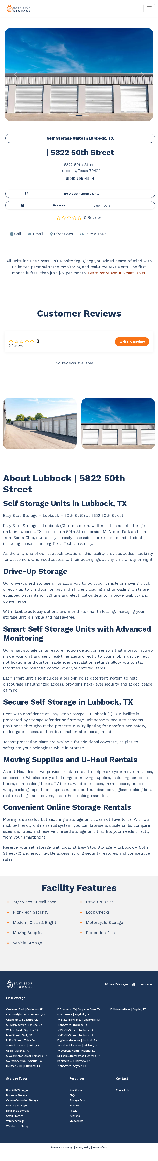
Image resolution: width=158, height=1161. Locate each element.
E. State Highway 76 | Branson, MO (26, 1014)
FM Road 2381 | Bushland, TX (23, 1066)
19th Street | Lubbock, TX (72, 1025)
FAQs (73, 1095)
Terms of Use (100, 1147)
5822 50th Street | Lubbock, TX (75, 1030)
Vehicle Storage (15, 1121)
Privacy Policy (83, 1147)
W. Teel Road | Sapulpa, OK (22, 1030)
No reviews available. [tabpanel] (75, 363)
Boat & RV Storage (17, 1090)
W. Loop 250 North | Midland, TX (76, 1050)
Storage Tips (77, 1100)
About (73, 1110)
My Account (76, 1121)
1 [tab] (79, 374)
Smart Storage (14, 1116)
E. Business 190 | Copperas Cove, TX (78, 1009)
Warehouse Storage (18, 1126)
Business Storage (16, 1095)
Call (17, 234)
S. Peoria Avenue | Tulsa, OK (23, 1045)
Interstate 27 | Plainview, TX (73, 1061)
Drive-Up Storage (16, 1105)
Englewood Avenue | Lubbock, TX (77, 1040)
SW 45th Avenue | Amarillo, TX (24, 1061)
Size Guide (76, 1090)
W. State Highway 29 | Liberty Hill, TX (78, 1019)
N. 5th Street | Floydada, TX (73, 1014)
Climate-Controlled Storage (22, 1100)
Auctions (75, 1116)
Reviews (74, 1105)
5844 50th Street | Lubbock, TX (75, 1035)
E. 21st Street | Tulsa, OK (20, 1040)
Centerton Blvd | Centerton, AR (24, 1009)
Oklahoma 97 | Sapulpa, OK (22, 1019)
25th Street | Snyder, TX (71, 1066)
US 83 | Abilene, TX (17, 1050)
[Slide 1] (72, 115)
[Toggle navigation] (149, 8)
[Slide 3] (86, 115)
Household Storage (17, 1110)
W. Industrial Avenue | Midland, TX (77, 1045)
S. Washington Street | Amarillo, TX (26, 1056)
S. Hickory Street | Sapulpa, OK (24, 1025)
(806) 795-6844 (80, 178)
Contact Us (122, 1090)
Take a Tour (95, 234)
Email (37, 234)
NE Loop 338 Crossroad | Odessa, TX (78, 1056)
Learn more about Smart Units (116, 273)
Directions (62, 234)
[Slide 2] (79, 115)
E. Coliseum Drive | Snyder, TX (128, 1009)
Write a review (132, 342)
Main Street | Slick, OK (19, 1035)
